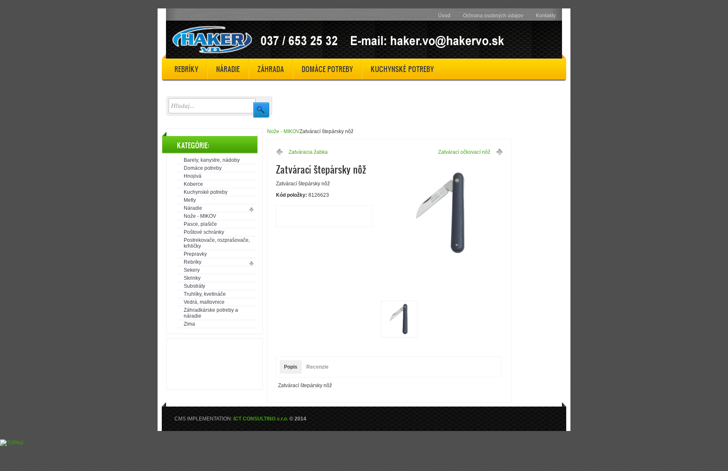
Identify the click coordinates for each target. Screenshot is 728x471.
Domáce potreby (203, 168)
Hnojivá (192, 176)
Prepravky (195, 254)
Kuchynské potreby (206, 192)
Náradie (193, 208)
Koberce (193, 184)
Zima (189, 324)
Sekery (192, 270)
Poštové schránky (204, 232)
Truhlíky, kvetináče (205, 294)
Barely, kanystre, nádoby (212, 160)
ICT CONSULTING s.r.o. (260, 419)
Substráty (194, 286)
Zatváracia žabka (308, 152)
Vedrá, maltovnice (204, 302)
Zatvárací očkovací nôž (464, 152)
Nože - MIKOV (200, 216)
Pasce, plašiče (200, 224)
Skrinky (192, 278)
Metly (190, 200)
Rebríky (192, 262)
